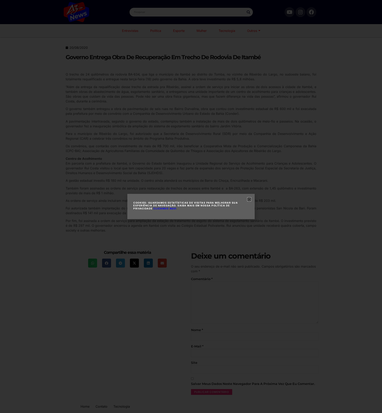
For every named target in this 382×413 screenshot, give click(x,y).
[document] (191, 206)
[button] (249, 199)
